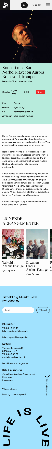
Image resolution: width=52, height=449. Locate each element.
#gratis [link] (11, 271)
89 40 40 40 (12, 328)
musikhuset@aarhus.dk (13, 357)
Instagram (7, 380)
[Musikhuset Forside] (5, 5)
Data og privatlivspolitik (14, 394)
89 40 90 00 (12, 354)
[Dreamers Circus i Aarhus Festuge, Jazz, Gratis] (37, 244)
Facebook (7, 377)
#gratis (17, 107)
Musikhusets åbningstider (15, 363)
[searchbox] (25, 5)
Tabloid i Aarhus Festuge (13, 264)
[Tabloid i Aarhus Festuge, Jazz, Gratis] (13, 244)
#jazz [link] (4, 271)
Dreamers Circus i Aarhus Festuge (37, 266)
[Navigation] (48, 5)
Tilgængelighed (9, 389)
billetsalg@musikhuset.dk (15, 331)
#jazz (24, 107)
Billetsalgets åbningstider (15, 337)
